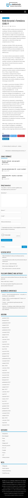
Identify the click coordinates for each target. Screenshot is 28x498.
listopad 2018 (5, 356)
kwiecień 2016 (5, 425)
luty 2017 (4, 401)
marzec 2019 (5, 346)
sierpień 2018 (5, 363)
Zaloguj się (4, 466)
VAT (3, 455)
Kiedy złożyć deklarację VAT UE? (10, 266)
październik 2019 (6, 330)
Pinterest (21, 136)
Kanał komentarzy (6, 470)
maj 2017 (4, 394)
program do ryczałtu (20, 488)
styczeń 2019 (5, 351)
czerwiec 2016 (5, 420)
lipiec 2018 (4, 365)
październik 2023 (6, 322)
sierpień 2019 (5, 334)
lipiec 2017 (4, 389)
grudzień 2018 (5, 353)
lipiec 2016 (4, 417)
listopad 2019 (5, 327)
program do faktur (11, 488)
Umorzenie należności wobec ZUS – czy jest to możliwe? (14, 169)
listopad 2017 (5, 379)
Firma (3, 438)
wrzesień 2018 (5, 360)
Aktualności (5, 433)
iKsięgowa (4, 486)
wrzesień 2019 (5, 332)
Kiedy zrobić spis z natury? (7, 281)
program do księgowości (12, 486)
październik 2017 (6, 382)
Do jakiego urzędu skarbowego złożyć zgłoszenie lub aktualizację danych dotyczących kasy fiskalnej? (13, 308)
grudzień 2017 (5, 377)
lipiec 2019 (4, 337)
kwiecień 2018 (5, 372)
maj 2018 (4, 370)
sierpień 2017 (5, 387)
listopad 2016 (5, 408)
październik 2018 (6, 358)
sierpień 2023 (5, 325)
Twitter (14, 136)
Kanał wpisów (5, 468)
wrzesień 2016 (5, 413)
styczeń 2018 (5, 375)
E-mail (3, 216)
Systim (15, 482)
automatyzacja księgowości (19, 491)
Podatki (4, 450)
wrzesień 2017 (5, 384)
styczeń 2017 (5, 403)
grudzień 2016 (5, 406)
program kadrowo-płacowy (17, 495)
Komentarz (4, 193)
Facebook (6, 136)
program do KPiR (21, 484)
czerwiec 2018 (5, 368)
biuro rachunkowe (18, 489)
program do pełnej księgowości (10, 484)
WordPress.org (5, 473)
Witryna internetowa (6, 221)
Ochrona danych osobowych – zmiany (12, 146)
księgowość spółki (21, 482)
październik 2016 (6, 410)
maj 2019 (4, 341)
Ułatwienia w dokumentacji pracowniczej (14, 150)
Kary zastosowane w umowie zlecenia (11, 268)
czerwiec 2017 (5, 391)
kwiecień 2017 (5, 396)
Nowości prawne (6, 445)
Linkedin (6, 138)
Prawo (3, 452)
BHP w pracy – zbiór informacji (9, 263)
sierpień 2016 (5, 415)
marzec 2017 (5, 398)
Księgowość (5, 443)
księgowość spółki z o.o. (7, 489)
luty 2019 (4, 349)
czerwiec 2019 (5, 339)
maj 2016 (4, 422)
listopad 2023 (5, 320)
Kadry (3, 440)
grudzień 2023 (5, 318)
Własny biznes (5, 457)
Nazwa (3, 210)
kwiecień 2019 (5, 344)
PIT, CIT (4, 448)
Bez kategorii (6, 18)
